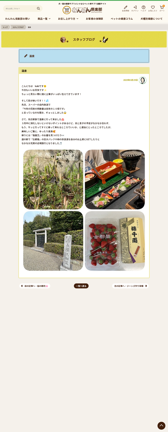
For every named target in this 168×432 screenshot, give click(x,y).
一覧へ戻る (81, 285)
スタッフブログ (18, 27)
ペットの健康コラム (122, 18)
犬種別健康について (152, 18)
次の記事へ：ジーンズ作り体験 (128, 285)
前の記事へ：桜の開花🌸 (36, 285)
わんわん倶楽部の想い (17, 18)
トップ (5, 27)
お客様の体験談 (94, 18)
